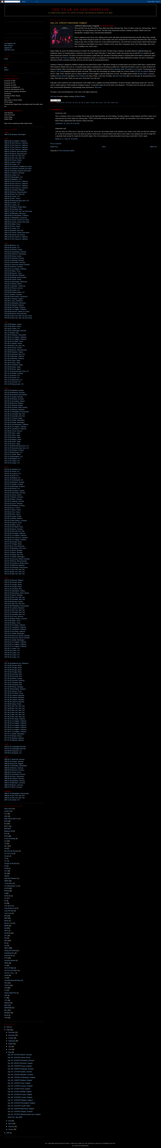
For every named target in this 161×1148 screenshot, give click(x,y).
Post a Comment (55, 143)
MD (5, 916)
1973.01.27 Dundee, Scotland (13, 484)
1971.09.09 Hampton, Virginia (13, 352)
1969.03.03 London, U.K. (12, 164)
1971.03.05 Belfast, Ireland (12, 324)
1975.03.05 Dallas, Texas (12, 623)
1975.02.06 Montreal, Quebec (13, 601)
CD (5, 843)
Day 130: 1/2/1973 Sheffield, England (19, 1091)
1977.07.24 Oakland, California (14, 740)
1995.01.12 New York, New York (14, 798)
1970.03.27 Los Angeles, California (15, 269)
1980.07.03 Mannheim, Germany (14, 783)
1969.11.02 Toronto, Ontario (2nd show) (16, 232)
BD (66, 102)
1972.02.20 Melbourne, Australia (14, 392)
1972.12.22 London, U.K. (12, 461)
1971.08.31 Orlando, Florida (13, 343)
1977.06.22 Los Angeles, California (15, 723)
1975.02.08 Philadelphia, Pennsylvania (16, 606)
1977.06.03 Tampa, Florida (12, 704)
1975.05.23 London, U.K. (12, 653)
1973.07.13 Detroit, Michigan (13, 552)
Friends (6, 856)
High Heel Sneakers (10, 878)
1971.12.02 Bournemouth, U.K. (14, 384)
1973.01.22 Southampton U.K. (13, 480)
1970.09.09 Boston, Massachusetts (15, 313)
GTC (5, 871)
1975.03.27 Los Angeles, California (15, 646)
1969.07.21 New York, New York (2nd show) (18, 211)
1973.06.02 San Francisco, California (16, 537)
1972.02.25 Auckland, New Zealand (15, 394)
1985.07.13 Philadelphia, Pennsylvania (16, 793)
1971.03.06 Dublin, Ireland (12, 326)
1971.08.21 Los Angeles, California (15, 337)
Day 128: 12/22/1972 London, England (20, 1097)
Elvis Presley (80, 76)
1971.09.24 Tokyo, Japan (12, 363)
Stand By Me (8, 955)
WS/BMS (7, 1013)
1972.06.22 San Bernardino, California (16, 424)
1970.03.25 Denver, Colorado (13, 267)
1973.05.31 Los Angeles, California (15, 535)
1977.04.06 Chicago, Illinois (13, 665)
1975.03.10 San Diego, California (14, 625)
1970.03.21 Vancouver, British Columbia (17, 264)
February (11, 1126)
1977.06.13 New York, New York (14, 714)
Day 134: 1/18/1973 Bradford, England (20, 1080)
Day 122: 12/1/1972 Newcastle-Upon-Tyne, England (24, 1114)
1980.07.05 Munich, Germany (13, 785)
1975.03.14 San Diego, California (14, 631)
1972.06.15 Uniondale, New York (14, 416)
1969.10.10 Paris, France (12, 226)
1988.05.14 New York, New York (14, 795)
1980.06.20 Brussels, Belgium (13, 763)
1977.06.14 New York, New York (14, 717)
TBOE (6, 963)
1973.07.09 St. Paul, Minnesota (14, 546)
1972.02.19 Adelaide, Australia (13, 390)
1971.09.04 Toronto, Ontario (13, 348)
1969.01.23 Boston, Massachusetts (15, 151)
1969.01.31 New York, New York (14, 156)
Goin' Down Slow (120, 76)
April (10, 1121)
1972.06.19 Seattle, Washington (14, 422)
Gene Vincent (62, 76)
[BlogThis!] (53, 100)
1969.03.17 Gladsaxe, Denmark (14, 173)
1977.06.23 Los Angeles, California (15, 725)
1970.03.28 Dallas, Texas (12, 271)
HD (5, 876)
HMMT (6, 881)
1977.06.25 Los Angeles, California (15, 727)
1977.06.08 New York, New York (14, 708)
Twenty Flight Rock (10, 993)
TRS (108, 102)
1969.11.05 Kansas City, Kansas (14, 235)
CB (73, 102)
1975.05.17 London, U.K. (12, 648)
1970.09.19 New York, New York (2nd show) (18, 318)
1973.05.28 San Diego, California (14, 533)
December (11, 1032)
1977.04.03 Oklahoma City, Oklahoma (16, 663)
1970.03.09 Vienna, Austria (12, 256)
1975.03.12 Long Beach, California (15, 629)
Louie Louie (8, 913)
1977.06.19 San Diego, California (14, 719)
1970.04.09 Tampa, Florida (12, 279)
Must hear (98, 87)
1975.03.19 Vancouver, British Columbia (17, 636)
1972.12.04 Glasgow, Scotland (14, 450)
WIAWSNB (7, 1008)
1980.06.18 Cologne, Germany (14, 761)
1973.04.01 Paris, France (12, 512)
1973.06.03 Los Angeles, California (15, 539)
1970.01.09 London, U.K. (12, 247)
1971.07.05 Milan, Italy (11, 333)
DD (79, 102)
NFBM (6, 926)
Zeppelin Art (8, 48)
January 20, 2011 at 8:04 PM (67, 123)
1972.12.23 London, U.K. (12, 463)
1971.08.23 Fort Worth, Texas (13, 341)
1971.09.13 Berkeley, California (14, 356)
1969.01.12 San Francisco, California (16, 149)
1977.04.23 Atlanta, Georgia (13, 678)
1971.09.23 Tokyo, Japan (12, 360)
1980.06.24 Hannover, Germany (14, 770)
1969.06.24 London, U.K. (12, 203)
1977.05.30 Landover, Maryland (14, 702)
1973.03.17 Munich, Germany (13, 497)
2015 (8, 1027)
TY (5, 998)
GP (5, 866)
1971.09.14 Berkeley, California (14, 358)
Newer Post (54, 147)
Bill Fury (140, 53)
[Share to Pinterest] (60, 100)
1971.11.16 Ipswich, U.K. (12, 375)
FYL (5, 861)
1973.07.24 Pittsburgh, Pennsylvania (16, 567)
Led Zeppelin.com (10, 43)
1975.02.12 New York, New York (14, 610)
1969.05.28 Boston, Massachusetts (15, 192)
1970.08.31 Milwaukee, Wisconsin (15, 303)
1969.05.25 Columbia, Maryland (14, 190)
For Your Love (8, 853)
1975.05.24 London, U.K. (12, 655)
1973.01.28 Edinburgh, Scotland (14, 486)
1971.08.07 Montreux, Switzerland (15, 335)
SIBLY (101, 102)
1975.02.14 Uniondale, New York (14, 614)
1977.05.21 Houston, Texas (13, 691)
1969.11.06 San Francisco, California (16, 237)
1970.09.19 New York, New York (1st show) (18, 316)
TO (5, 978)
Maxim (6, 70)
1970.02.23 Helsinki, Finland (13, 249)
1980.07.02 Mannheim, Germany (14, 781)
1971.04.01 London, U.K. (12, 328)
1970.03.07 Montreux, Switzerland (15, 254)
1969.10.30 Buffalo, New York (13, 230)
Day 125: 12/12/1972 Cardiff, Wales (19, 1106)
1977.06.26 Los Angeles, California (15, 729)
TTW (5, 988)
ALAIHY (6, 811)
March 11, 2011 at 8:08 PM (66, 139)
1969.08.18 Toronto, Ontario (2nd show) (16, 222)
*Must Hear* (60, 102)
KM (5, 903)
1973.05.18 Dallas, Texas (12, 525)
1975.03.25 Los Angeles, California (15, 644)
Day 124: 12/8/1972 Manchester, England (21, 1109)
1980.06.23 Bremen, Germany (13, 768)
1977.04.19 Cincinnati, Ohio (13, 674)
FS (5, 858)
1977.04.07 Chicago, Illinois (13, 667)
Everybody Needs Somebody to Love (125, 69)
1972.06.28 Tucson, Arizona (13, 431)
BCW (6, 821)
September (12, 1041)
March (10, 1123)
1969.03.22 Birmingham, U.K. (13, 177)
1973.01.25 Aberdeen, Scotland (14, 482)
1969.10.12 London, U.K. (12, 228)
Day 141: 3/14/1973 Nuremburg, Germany (21, 1060)
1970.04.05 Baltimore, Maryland (14, 275)
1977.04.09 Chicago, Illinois (13, 670)
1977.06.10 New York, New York (14, 710)
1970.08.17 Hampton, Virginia (13, 299)
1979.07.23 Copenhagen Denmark (15, 746)
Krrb (5, 67)
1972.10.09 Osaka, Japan (12, 441)
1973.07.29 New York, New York (14, 574)
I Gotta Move (8, 883)
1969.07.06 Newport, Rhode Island (15, 207)
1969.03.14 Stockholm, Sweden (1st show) (17, 166)
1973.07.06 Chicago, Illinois (13, 542)
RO (5, 943)
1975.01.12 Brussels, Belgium (13, 580)
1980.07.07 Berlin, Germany (13, 787)
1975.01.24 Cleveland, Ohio (13, 589)
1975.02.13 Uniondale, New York (14, 612)
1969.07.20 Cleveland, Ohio (13, 209)
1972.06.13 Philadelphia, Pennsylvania (16, 412)
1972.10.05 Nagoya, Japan (12, 439)
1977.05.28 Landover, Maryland (14, 699)
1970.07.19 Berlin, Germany (13, 294)
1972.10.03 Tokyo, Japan (12, 435)
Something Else (9, 953)
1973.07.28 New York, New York (14, 572)
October (11, 1038)
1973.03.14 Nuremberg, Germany (14, 493)
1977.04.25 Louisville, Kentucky (14, 680)
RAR (97, 102)
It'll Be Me (7, 896)
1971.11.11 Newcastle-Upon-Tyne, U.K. (16, 371)
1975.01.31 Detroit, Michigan (13, 595)
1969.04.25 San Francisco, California (16, 183)
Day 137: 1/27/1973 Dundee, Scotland (20, 1072)
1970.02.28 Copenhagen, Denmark (15, 252)
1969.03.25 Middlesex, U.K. (13, 179)
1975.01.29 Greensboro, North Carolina (16, 593)
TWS (5, 995)
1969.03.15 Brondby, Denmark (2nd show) (17, 171)
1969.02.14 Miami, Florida (12, 162)
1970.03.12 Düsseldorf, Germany (14, 262)
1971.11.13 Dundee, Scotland (13, 373)
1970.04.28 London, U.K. (12, 290)
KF (5, 901)
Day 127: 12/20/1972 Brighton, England (20, 1100)
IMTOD (6, 891)
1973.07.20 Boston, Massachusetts (15, 561)
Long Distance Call (10, 908)
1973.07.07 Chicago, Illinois (13, 544)
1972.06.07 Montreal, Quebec (13, 405)
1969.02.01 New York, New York (14, 158)
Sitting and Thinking (10, 950)
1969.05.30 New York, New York (14, 194)
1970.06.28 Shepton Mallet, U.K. (14, 292)
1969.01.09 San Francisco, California (16, 143)
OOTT (6, 930)
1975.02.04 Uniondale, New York (14, 599)
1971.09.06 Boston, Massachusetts (15, 350)
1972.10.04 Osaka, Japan (12, 437)
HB (82, 102)
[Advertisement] (17, 27)
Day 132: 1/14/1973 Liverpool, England (20, 1086)
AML (5, 816)
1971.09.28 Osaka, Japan (12, 367)
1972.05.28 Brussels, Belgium (13, 403)
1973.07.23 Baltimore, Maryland (14, 565)
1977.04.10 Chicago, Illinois (13, 672)
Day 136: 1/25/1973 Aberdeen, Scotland (20, 1074)
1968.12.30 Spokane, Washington (15, 134)
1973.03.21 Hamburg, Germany (14, 501)
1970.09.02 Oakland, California (14, 305)
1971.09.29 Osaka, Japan (12, 369)
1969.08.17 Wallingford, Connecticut (15, 218)
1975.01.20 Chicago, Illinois (13, 582)
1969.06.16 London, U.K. (12, 196)
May (10, 1052)
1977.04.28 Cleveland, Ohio (13, 684)
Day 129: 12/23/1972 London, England (20, 1094)
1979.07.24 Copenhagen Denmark (15, 748)
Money (6, 921)
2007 (8, 1133)
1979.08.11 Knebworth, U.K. (13, 753)
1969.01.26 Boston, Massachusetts (15, 154)
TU (5, 990)
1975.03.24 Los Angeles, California (15, 642)
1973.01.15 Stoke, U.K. (11, 476)
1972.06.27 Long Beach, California (15, 429)
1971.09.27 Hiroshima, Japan (13, 365)
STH (105, 102)
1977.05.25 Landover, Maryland (14, 695)
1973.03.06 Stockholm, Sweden (14, 490)
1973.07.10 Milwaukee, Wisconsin (15, 548)
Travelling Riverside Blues (12, 980)
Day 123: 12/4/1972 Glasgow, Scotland (20, 1111)
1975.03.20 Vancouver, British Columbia (17, 638)
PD (5, 938)
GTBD (6, 868)
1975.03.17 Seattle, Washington (14, 633)
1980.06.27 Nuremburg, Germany (14, 774)
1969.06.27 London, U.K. (12, 205)
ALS (5, 814)
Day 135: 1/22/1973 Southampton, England (21, 1077)
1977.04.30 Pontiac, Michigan (13, 687)
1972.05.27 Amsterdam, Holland (14, 401)
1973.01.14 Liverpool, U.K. (12, 473)
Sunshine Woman (9, 960)
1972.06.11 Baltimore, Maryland (14, 409)
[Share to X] (55, 100)
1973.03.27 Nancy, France (12, 510)
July (9, 1046)
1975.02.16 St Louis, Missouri (13, 616)
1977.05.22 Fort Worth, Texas (13, 693)
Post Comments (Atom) (66, 150)
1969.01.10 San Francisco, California (16, 145)
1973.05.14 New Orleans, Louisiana (15, 520)
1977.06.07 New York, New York (14, 706)
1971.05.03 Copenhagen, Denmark (15, 330)
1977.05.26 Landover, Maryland (14, 697)
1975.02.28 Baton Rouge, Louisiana (15, 618)
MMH (87, 102)
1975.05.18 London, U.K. (12, 650)
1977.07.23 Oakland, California (14, 738)
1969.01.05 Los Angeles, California (15, 141)
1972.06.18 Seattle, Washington (14, 420)
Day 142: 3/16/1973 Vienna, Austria (19, 1057)
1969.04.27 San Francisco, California (16, 188)
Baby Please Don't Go (11, 818)
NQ (5, 928)
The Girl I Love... (9, 973)
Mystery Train (8, 923)
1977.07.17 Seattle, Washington (14, 734)
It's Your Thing (58, 71)
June (10, 1049)
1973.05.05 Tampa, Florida (12, 516)
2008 (8, 1030)
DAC (76, 102)
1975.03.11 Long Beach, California (15, 627)
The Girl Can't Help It (11, 970)
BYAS (70, 102)
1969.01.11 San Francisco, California (16, 147)
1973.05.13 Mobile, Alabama (13, 518)
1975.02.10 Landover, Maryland (14, 608)
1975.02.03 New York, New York (14, 597)
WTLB (6, 1015)
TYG (5, 1000)
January (11, 1129)
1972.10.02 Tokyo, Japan (12, 433)
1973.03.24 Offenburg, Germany (14, 505)
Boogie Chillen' (142, 73)
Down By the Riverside (11, 851)
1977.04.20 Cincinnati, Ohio (13, 676)
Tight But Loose (9, 50)
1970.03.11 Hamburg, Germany (14, 260)
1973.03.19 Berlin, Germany (13, 499)
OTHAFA (92, 102)
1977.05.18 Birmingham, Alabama (15, 689)
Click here (53, 96)
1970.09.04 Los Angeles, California (15, 309)
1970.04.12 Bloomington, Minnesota (15, 281)
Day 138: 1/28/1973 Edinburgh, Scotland (20, 1069)
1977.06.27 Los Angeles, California (15, 731)
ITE (5, 898)
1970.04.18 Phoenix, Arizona (13, 288)
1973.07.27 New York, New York (14, 569)
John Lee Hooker (142, 71)
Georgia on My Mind (10, 863)
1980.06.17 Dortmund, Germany (14, 759)
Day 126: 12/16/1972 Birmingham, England (21, 1103)
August (10, 1044)
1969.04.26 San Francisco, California (16, 185)
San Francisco (64, 58)
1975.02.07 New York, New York (14, 603)
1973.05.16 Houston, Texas (13, 522)
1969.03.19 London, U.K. (12, 175)
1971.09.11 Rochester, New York (14, 354)
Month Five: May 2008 (15, 1117)
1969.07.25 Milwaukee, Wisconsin (15, 213)
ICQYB (6, 888)
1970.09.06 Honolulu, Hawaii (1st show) (16, 311)
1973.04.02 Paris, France (12, 514)
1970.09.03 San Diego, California (14, 307)
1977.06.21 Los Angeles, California (15, 721)
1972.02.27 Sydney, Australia (13, 397)
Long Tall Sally (9, 911)
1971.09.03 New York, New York (14, 345)
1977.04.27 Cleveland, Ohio (13, 682)
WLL (117, 102)
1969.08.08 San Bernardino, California (16, 215)
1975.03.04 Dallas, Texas (12, 621)
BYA (5, 833)
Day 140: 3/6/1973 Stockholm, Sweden (20, 1063)
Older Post (153, 147)
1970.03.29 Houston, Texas (13, 273)
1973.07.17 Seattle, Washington (14, 557)
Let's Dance (8, 906)
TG (5, 965)
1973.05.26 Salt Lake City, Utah (14, 531)
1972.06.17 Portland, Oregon (13, 418)
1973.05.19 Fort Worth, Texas (13, 527)
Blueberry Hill (8, 831)
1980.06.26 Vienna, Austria (12, 772)
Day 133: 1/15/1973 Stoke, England (19, 1083)
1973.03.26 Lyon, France (12, 508)
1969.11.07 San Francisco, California (16, 239)
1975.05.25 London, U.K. (12, 657)
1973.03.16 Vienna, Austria (12, 495)
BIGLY (6, 826)
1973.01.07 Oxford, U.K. (12, 471)
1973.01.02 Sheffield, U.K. (12, 469)
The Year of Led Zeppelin (80, 9)
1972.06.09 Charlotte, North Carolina (15, 407)
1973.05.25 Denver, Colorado (13, 529)
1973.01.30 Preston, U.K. (12, 488)
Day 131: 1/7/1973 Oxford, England (19, 1089)
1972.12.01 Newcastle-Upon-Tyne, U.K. (16, 448)
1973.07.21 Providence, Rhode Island (16, 563)
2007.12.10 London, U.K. (12, 800)
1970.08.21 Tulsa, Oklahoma (13, 301)
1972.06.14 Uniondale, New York (14, 414)
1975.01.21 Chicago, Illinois (13, 584)
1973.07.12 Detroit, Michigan (13, 550)
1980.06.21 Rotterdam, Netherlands (15, 766)
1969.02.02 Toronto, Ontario (13, 160)
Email (6, 59)
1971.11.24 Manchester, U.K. (13, 380)
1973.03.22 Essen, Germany (13, 503)
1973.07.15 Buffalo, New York (13, 554)
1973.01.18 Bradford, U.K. (12, 478)
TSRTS (113, 102)
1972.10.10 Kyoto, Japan (12, 444)
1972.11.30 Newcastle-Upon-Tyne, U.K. (16, 446)
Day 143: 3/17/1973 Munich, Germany (20, 1054)
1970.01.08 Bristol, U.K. (11, 245)
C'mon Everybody (9, 838)
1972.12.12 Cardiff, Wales (12, 454)
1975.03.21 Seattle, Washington (14, 640)
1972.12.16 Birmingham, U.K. (13, 456)
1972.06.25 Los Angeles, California (15, 427)
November (11, 1035)
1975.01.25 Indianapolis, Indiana (14, 591)
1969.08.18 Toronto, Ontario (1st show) (16, 220)
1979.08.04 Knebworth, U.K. (13, 751)
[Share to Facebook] (58, 100)
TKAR (6, 975)
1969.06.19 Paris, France (12, 198)
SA (5, 945)
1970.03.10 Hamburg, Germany (14, 258)
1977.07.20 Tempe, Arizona (13, 736)
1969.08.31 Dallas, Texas (12, 224)
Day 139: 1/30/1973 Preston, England (20, 1066)
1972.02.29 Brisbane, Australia (14, 399)
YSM (5, 1018)
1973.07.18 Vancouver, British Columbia (17, 559)
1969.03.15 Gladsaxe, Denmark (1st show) (17, 168)
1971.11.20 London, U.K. (12, 377)
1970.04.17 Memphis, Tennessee (14, 286)
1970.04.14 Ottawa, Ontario (13, 284)
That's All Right (9, 968)
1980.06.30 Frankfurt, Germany (14, 778)
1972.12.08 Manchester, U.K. (13, 452)
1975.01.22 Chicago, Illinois (13, 586)
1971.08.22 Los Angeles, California (15, 339)
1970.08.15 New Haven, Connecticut (15, 296)
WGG (6, 1005)
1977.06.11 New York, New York (14, 712)
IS (84, 102)
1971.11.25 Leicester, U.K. (12, 382)
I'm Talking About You (11, 886)
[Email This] (51, 100)
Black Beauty (80, 96)
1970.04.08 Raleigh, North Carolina (15, 277)
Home (104, 147)
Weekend (7, 1003)
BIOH (6, 828)
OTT (5, 935)
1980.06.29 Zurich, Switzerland (14, 776)
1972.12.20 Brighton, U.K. (12, 458)
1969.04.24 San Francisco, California (16, 181)
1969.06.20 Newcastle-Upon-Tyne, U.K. (16, 200)
